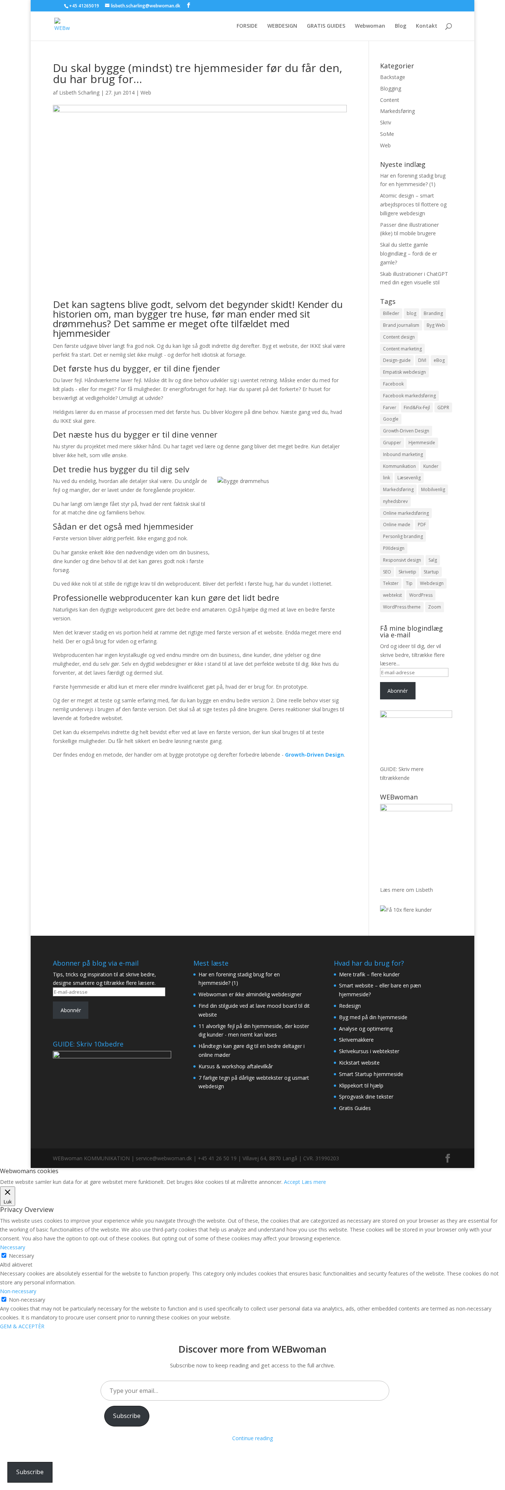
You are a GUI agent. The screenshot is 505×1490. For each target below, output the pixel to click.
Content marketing (402, 349)
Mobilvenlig (433, 489)
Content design (399, 337)
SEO (387, 572)
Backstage (392, 77)
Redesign (350, 1005)
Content (389, 99)
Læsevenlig (409, 478)
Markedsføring (397, 110)
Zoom (434, 607)
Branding (433, 313)
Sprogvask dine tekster (366, 1096)
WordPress (421, 595)
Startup (431, 572)
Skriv (385, 122)
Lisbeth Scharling (79, 92)
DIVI (422, 360)
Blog (400, 26)
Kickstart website (359, 1062)
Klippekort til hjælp (361, 1085)
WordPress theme (402, 607)
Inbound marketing (403, 454)
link (386, 478)
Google (391, 419)
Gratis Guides (355, 1107)
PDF (422, 524)
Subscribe (126, 1416)
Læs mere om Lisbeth (406, 889)
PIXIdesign (393, 548)
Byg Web (436, 325)
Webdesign (432, 583)
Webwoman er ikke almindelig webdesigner (250, 994)
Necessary (21, 1255)
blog (411, 313)
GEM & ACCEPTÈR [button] (22, 1326)
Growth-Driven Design (406, 431)
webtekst (392, 595)
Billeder (391, 313)
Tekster (391, 583)
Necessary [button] (12, 1247)
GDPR (443, 407)
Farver (389, 407)
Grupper (392, 442)
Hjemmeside (422, 442)
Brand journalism (401, 325)
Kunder (430, 466)
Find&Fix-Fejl (417, 407)
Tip (409, 583)
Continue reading (252, 1438)
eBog (439, 360)
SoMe (387, 133)
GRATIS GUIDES (326, 26)
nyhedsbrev (395, 501)
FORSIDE (247, 26)
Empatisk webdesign (404, 372)
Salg (432, 560)
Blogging (390, 88)
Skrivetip (407, 572)
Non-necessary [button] (18, 1291)
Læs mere (314, 1181)
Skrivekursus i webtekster (369, 1051)
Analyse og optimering (366, 1028)
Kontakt (426, 26)
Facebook (393, 384)
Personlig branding (403, 536)
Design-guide (397, 360)
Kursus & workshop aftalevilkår (236, 1066)
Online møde (396, 524)
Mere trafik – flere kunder (369, 974)
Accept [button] (292, 1181)
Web (145, 92)
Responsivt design (402, 560)
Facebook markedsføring (409, 396)
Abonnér (397, 690)
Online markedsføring (406, 513)
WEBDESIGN (282, 26)
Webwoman (370, 26)
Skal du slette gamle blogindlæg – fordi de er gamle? (408, 253)
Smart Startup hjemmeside (371, 1074)
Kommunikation (399, 466)
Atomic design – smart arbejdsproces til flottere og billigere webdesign (413, 204)
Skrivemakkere (356, 1039)
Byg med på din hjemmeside (373, 1017)
